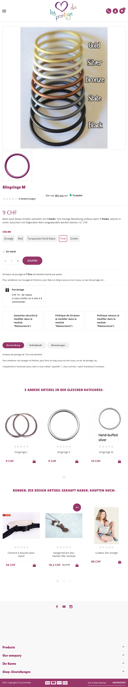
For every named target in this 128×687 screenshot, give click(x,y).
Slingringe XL (106, 452)
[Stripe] (65, 682)
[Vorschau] (18, 471)
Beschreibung (13, 345)
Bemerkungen (58, 345)
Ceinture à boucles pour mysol (21, 554)
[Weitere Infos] (24, 471)
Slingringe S (63, 452)
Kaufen (32, 260)
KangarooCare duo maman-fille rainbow (63, 554)
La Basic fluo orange (106, 552)
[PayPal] (59, 682)
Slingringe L (21, 452)
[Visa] (47, 682)
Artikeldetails (35, 345)
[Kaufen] (34, 460)
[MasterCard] (53, 682)
